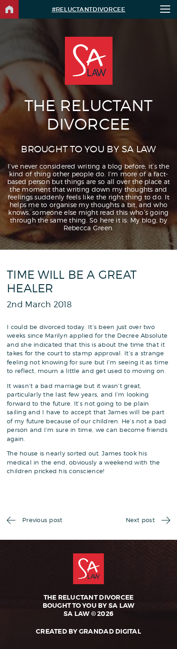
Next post (140, 519)
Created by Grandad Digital (88, 631)
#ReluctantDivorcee (89, 9)
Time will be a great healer (72, 281)
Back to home (9, 9)
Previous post (42, 519)
